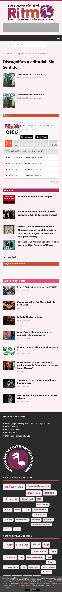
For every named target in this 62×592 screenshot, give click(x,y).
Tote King (7, 529)
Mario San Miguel (40, 510)
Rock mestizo (34, 567)
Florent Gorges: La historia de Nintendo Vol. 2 (38, 349)
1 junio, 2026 (23, 401)
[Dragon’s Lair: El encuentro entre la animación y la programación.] (9, 335)
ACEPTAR (32, 590)
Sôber (17, 510)
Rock (8, 545)
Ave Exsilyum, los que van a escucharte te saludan (37, 397)
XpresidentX (27, 499)
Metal (36, 544)
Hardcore (51, 562)
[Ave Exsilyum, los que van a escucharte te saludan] (9, 398)
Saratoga (17, 529)
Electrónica (10, 557)
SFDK (39, 499)
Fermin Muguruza (38, 486)
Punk (53, 551)
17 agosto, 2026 (24, 308)
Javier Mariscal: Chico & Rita (30, 74)
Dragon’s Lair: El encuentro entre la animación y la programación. (34, 334)
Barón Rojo (33, 493)
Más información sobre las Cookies (19, 436)
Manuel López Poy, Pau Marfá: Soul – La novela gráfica (36, 303)
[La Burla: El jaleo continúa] (9, 320)
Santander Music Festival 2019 (41, 524)
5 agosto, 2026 (24, 353)
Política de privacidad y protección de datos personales (27, 423)
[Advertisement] (32, 27)
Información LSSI (12, 432)
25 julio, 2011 (23, 78)
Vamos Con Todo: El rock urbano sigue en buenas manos (37, 382)
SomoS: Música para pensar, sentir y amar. (37, 287)
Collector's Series (40, 515)
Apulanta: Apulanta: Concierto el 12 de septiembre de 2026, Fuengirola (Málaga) (37, 213)
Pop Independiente (11, 567)
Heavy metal (39, 551)
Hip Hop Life (11, 499)
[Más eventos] (9, 257)
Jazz (49, 557)
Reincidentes (48, 520)
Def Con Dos (14, 487)
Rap (46, 544)
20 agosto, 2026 (24, 290)
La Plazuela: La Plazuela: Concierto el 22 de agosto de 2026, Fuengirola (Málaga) (38, 243)
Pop (21, 557)
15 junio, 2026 (24, 371)
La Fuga (27, 510)
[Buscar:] (31, 45)
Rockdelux (49, 493)
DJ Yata (8, 510)
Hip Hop (22, 545)
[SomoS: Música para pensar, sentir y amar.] (9, 290)
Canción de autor (49, 567)
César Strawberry (22, 520)
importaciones (37, 78)
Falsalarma (8, 520)
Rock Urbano (47, 572)
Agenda (8, 190)
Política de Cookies (13, 426)
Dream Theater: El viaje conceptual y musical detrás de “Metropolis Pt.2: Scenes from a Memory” (37, 365)
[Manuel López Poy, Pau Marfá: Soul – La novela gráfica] (9, 305)
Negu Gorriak (42, 504)
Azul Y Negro (36, 520)
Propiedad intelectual (14, 429)
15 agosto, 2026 (24, 320)
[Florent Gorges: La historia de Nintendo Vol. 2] (9, 350)
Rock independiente (35, 557)
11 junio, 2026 (24, 386)
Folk (23, 567)
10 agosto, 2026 (24, 338)
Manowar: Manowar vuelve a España (35, 196)
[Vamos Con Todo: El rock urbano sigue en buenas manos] (9, 383)
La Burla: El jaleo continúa (29, 317)
